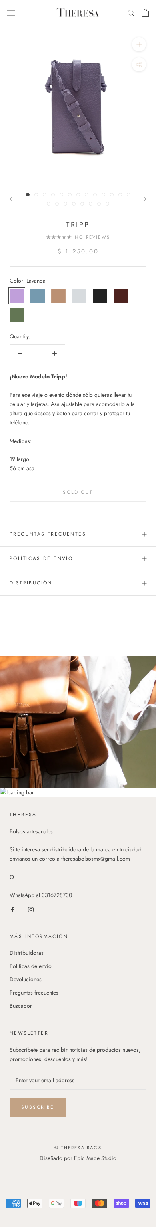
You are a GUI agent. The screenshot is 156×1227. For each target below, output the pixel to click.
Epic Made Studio (95, 1158)
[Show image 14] (48, 204)
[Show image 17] (74, 204)
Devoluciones (26, 979)
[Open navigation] (11, 12)
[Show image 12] (120, 194)
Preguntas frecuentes (48, 534)
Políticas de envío (31, 966)
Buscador (21, 1006)
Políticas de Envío (41, 558)
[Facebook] (12, 909)
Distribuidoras (27, 953)
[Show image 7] (78, 194)
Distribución (32, 582)
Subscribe (37, 1107)
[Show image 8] (86, 194)
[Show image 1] (28, 194)
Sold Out (78, 492)
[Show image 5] (61, 194)
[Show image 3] (44, 194)
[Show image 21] (107, 204)
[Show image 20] (99, 204)
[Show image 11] (112, 194)
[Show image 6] (70, 194)
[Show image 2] (36, 194)
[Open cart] (145, 13)
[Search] (131, 12)
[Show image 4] (53, 194)
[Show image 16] (65, 204)
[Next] (145, 199)
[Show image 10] (103, 194)
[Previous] (11, 199)
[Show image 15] (57, 204)
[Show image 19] (90, 204)
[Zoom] (139, 44)
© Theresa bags (78, 1147)
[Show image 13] (128, 194)
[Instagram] (31, 909)
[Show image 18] (82, 204)
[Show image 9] (95, 194)
